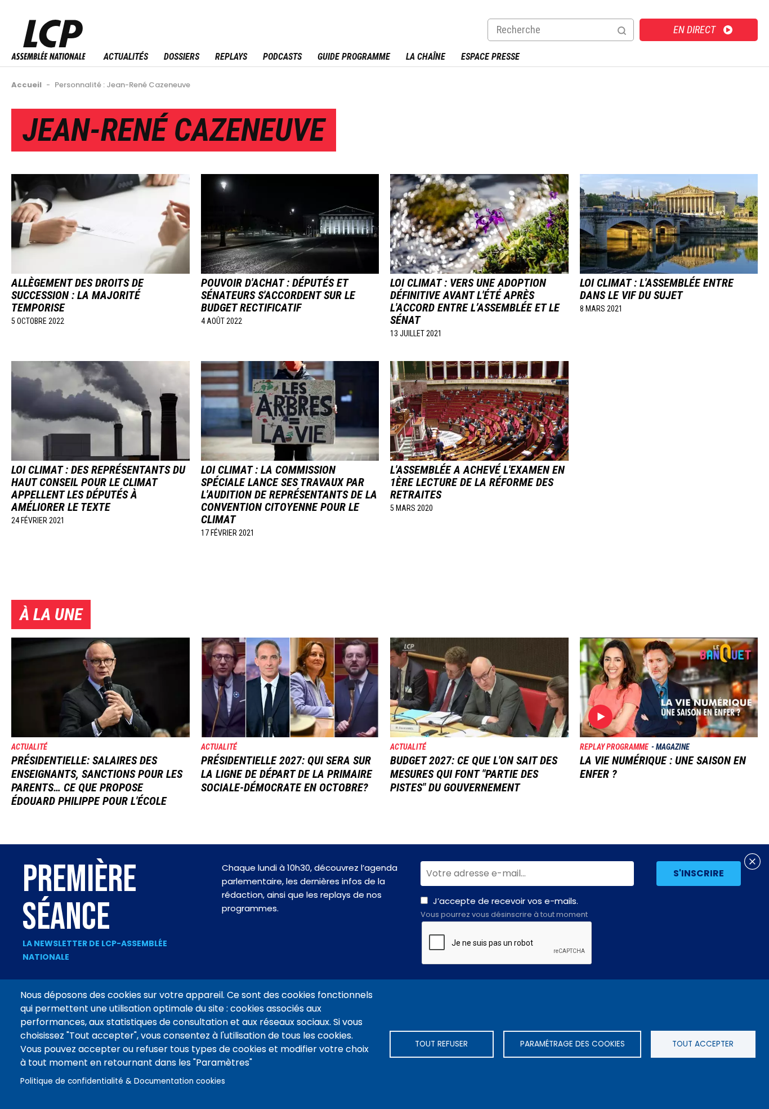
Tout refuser (441, 1044)
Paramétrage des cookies (572, 1044)
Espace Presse (490, 56)
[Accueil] (48, 56)
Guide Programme (354, 56)
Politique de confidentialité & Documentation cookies (122, 1081)
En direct (694, 29)
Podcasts (282, 56)
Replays (231, 56)
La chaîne (425, 56)
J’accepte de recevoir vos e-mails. (504, 907)
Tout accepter (703, 1044)
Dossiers (181, 56)
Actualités (126, 56)
